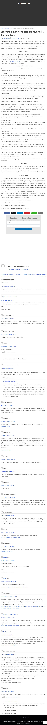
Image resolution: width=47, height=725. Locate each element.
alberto (5, 557)
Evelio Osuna (6, 631)
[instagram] (25, 718)
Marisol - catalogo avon (11, 697)
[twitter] (20, 718)
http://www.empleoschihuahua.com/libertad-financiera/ (15, 587)
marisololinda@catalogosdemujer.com (10, 625)
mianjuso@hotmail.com (6, 551)
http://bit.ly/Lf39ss (5, 426)
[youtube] (23, 718)
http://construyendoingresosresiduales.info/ (11, 537)
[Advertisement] (23, 17)
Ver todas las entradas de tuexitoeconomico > (19, 269)
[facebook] (18, 718)
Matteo (5, 283)
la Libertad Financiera (15, 61)
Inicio (2, 28)
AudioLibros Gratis (8, 28)
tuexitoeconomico (15, 38)
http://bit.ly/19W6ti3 (6, 450)
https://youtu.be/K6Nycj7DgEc (8, 645)
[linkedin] (28, 718)
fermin (4, 578)
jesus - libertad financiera (9, 297)
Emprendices (27, 723)
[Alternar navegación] (23, 7)
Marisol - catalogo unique (9, 614)
